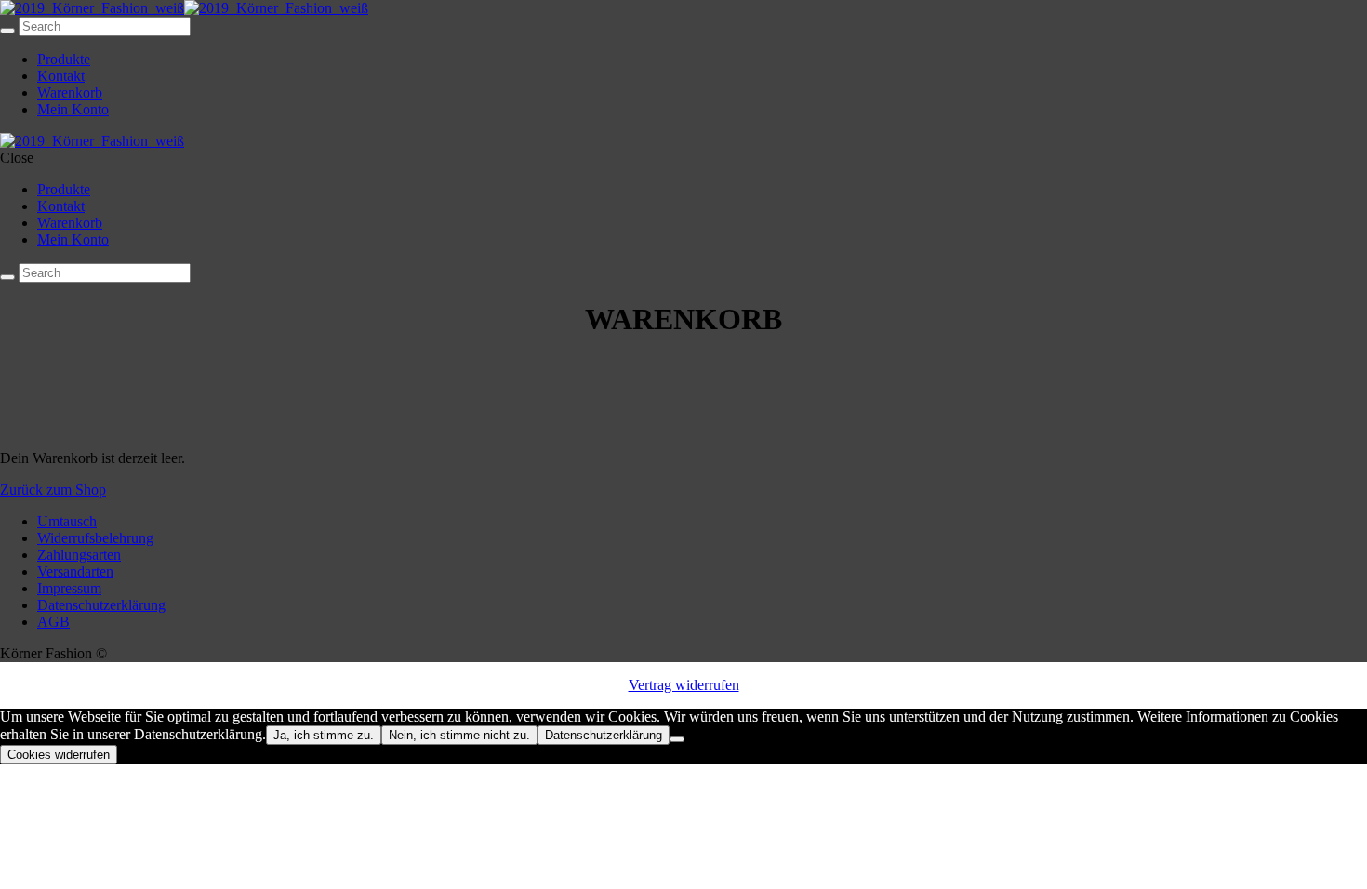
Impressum (69, 588)
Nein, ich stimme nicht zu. (459, 735)
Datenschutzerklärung (101, 605)
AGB (53, 622)
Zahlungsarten (79, 555)
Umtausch (67, 521)
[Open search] (7, 30)
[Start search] (7, 277)
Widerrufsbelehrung (95, 538)
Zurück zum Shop (53, 490)
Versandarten (75, 571)
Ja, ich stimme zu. (323, 735)
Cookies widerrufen (58, 755)
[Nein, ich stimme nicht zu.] (677, 739)
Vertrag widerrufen (684, 685)
